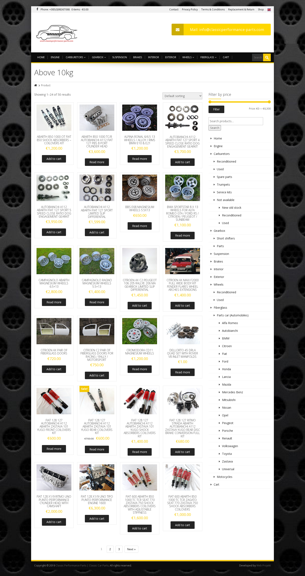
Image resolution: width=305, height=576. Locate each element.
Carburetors (74, 57)
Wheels (187, 57)
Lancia (226, 377)
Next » (131, 549)
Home (41, 57)
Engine (55, 57)
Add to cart (53, 159)
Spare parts (224, 177)
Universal (228, 469)
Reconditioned (226, 161)
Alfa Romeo (230, 323)
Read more (96, 162)
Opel (225, 415)
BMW (225, 338)
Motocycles (224, 477)
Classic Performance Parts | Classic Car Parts (82, 565)
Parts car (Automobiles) (233, 315)
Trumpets (223, 184)
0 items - (79, 9)
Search (214, 128)
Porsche (227, 431)
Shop (261, 9)
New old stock (231, 208)
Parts (220, 246)
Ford (225, 361)
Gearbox (97, 57)
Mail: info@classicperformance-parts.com (227, 29)
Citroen (227, 346)
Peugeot (227, 423)
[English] (269, 9)
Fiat (224, 354)
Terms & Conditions (213, 9)
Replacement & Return (241, 9)
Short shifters (226, 238)
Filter (216, 109)
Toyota (227, 454)
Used (220, 169)
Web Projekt (263, 565)
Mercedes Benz (232, 392)
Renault (227, 438)
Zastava (227, 461)
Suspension (119, 57)
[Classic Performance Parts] (57, 32)
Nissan (226, 407)
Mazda (226, 384)
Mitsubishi (228, 400)
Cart (226, 57)
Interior (153, 57)
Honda (226, 369)
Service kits (224, 192)
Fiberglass (207, 57)
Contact (173, 9)
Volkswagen (230, 446)
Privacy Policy (190, 9)
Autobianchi (230, 331)
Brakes (137, 57)
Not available (225, 200)
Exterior (170, 57)
